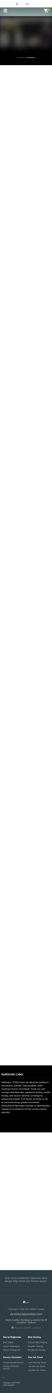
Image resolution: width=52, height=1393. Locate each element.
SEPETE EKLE (26, 313)
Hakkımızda (30, 1120)
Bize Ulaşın (8, 1342)
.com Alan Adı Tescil (37, 1362)
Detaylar (26, 50)
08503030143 (26, 1286)
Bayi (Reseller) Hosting (26, 201)
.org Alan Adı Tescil (36, 1370)
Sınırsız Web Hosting (37, 1342)
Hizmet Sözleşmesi (11, 1350)
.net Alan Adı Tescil (36, 1366)
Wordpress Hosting (36, 1350)
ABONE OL (42, 1252)
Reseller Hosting (35, 1346)
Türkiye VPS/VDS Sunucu (11, 1367)
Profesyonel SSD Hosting (26, 192)
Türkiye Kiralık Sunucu (13, 1362)
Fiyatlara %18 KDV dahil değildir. (11, 1384)
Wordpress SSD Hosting (26, 210)
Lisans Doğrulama (11, 1346)
